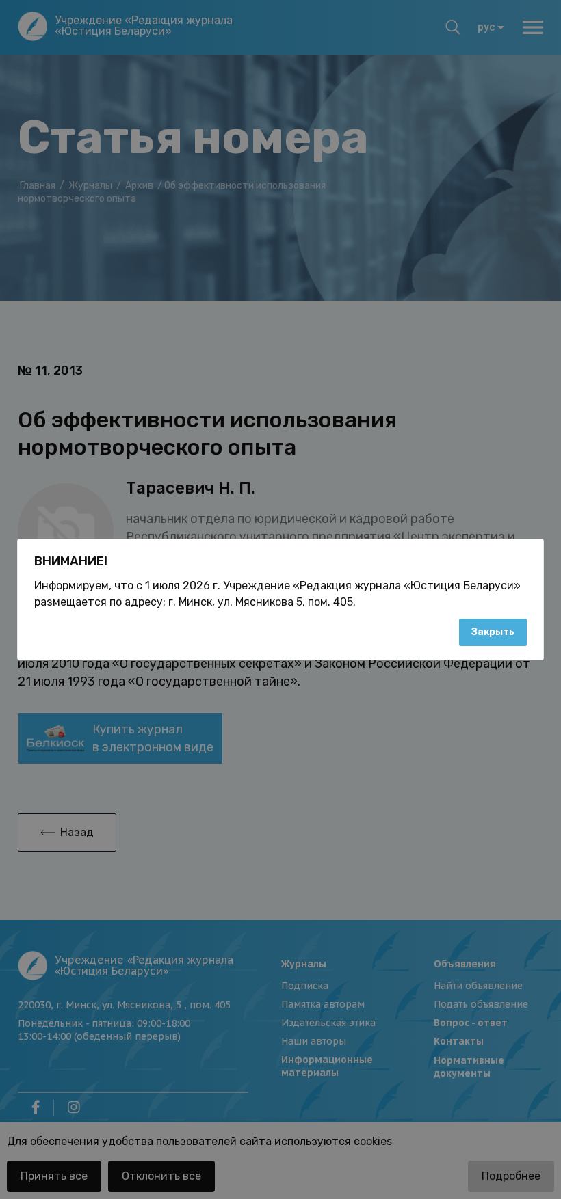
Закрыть (492, 632)
